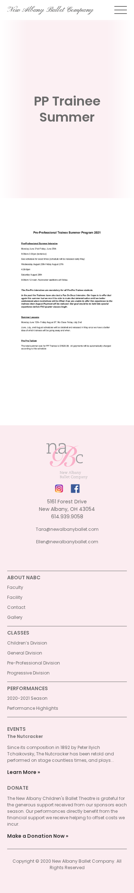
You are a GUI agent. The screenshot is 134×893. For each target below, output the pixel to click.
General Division (24, 653)
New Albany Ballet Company (50, 10)
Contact (16, 607)
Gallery (15, 617)
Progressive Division (28, 673)
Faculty (15, 587)
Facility (15, 597)
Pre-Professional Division (33, 663)
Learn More (21, 772)
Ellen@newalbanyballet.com (67, 542)
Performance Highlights (32, 708)
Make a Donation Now (36, 836)
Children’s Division (27, 643)
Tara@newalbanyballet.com (67, 529)
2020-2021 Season (27, 698)
